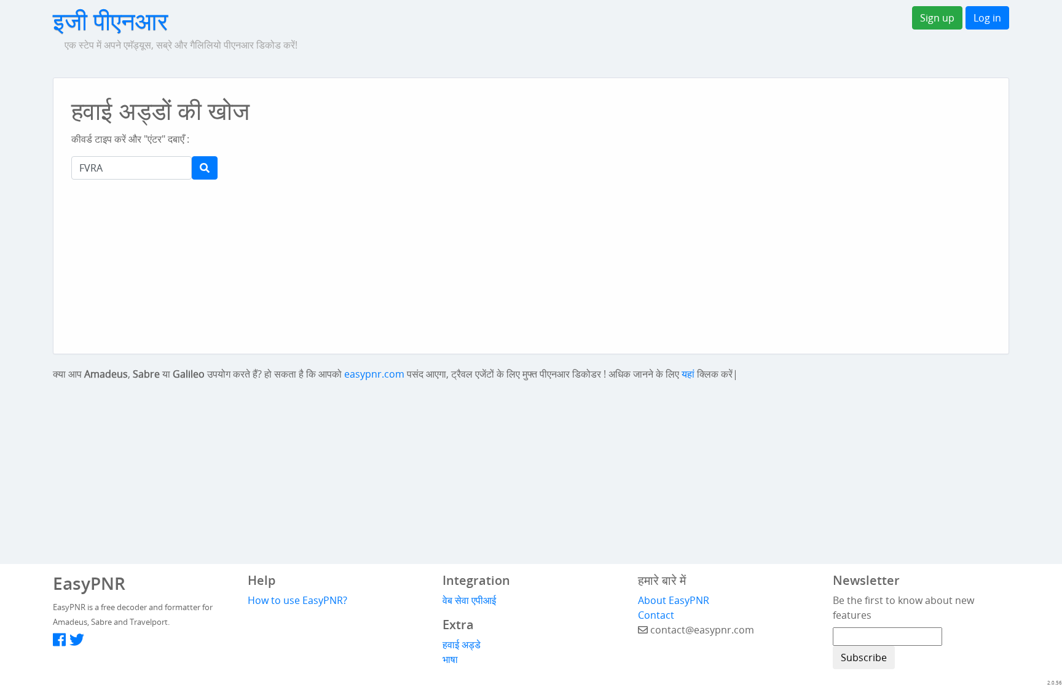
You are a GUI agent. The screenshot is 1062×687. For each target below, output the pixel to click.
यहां (688, 374)
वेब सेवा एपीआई (469, 600)
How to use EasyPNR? (297, 600)
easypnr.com (374, 374)
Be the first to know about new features (903, 608)
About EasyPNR (673, 600)
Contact (656, 615)
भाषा (450, 659)
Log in (987, 18)
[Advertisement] (528, 123)
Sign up (937, 18)
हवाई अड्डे (461, 644)
